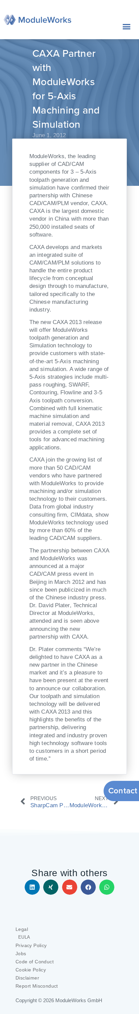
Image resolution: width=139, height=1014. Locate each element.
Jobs (21, 953)
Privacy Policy (31, 945)
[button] (32, 887)
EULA (24, 937)
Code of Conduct (35, 961)
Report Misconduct (37, 986)
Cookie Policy (31, 969)
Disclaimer (27, 978)
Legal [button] (22, 929)
